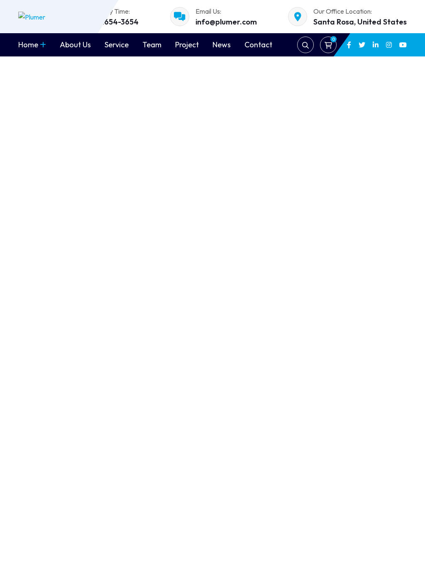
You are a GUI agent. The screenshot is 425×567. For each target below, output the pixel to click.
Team (151, 44)
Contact (258, 44)
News (221, 44)
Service (117, 44)
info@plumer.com (226, 22)
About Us (75, 44)
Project (187, 44)
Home (28, 44)
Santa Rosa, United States (360, 22)
